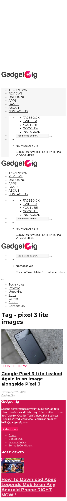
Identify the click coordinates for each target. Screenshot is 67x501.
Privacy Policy (17, 442)
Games (14, 104)
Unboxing (17, 97)
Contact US (18, 111)
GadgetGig (8, 395)
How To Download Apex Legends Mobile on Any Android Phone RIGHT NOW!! (28, 487)
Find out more (9, 429)
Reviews (16, 93)
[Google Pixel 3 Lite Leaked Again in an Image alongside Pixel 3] (32, 362)
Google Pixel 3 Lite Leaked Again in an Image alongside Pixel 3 (31, 379)
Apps (13, 100)
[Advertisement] (33, 35)
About (14, 107)
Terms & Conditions (21, 445)
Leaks (5, 366)
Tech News (18, 90)
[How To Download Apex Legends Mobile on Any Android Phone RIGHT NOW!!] (12, 471)
